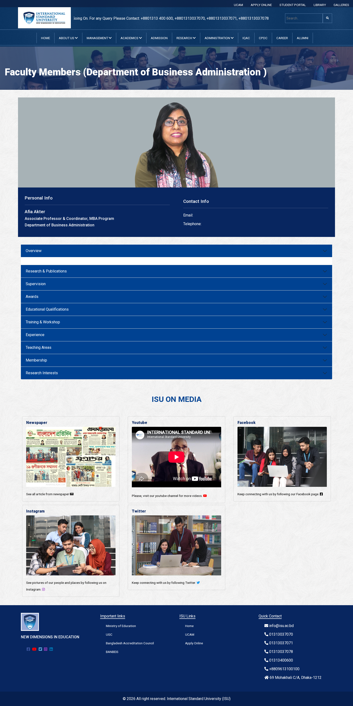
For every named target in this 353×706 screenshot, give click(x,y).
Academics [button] (130, 38)
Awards (32, 296)
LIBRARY (320, 5)
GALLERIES (341, 5)
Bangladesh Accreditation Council (130, 643)
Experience (35, 334)
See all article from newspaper (48, 494)
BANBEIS (112, 652)
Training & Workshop (43, 322)
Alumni (302, 38)
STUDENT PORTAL (293, 5)
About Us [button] (67, 38)
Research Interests (42, 373)
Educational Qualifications (47, 309)
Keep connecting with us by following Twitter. (164, 583)
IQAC (246, 38)
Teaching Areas (38, 347)
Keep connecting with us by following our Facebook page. (278, 494)
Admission (159, 38)
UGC (109, 634)
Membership (36, 360)
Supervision (36, 284)
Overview (34, 250)
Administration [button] (218, 38)
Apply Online (194, 643)
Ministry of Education (121, 626)
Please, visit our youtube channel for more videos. (167, 496)
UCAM (238, 5)
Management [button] (98, 38)
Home (45, 38)
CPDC (263, 38)
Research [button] (184, 38)
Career (282, 38)
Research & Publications (46, 271)
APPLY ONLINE (261, 5)
